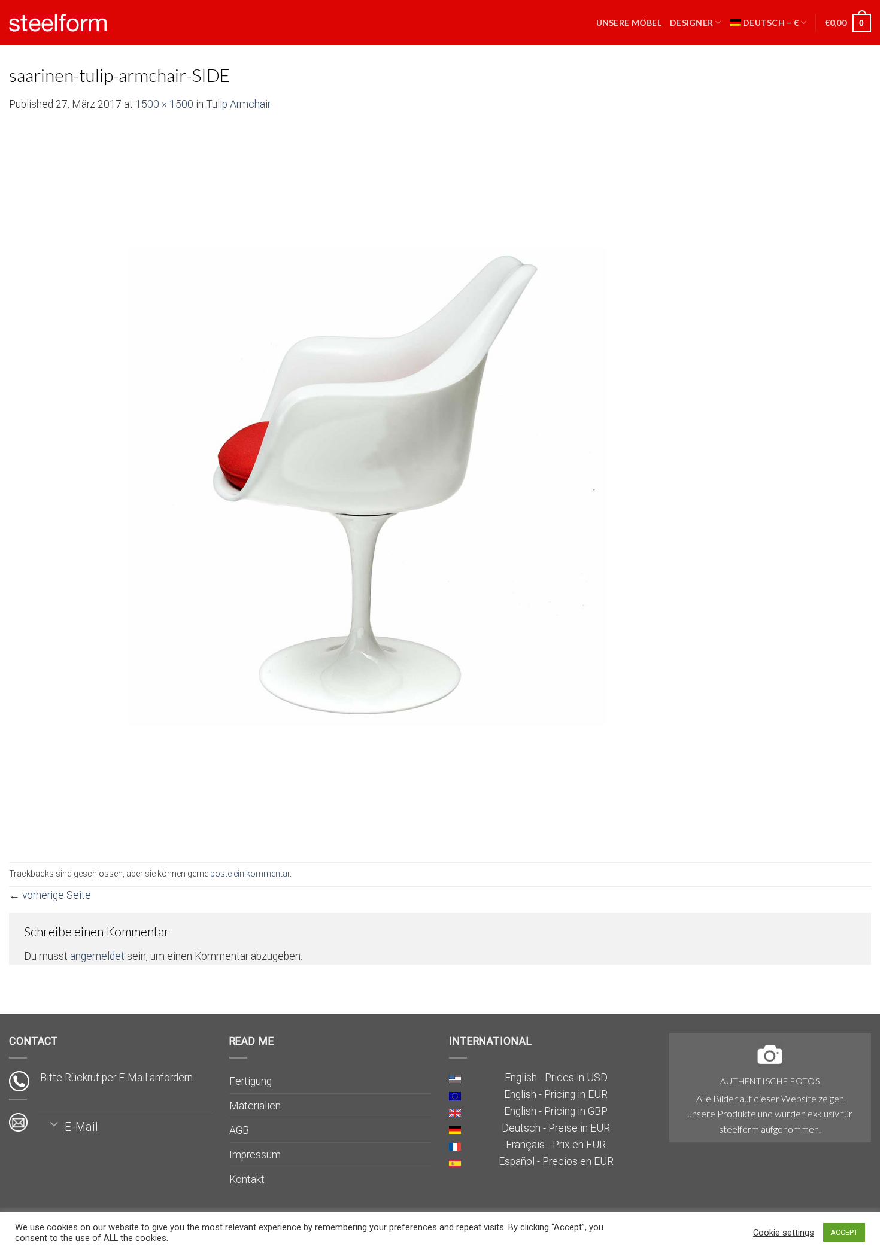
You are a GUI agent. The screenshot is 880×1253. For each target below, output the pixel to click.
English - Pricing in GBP (556, 1111)
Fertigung (250, 1081)
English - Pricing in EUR (556, 1094)
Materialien (255, 1106)
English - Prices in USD (556, 1078)
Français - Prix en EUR (556, 1145)
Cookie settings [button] (783, 1232)
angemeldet (97, 956)
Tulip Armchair (238, 104)
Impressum (255, 1155)
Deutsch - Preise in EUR (556, 1128)
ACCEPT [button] (844, 1232)
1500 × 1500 (164, 104)
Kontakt (247, 1179)
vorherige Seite (50, 895)
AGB (239, 1130)
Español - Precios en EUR (556, 1161)
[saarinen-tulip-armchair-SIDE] (368, 486)
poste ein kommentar (250, 873)
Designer (691, 22)
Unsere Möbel (628, 22)
